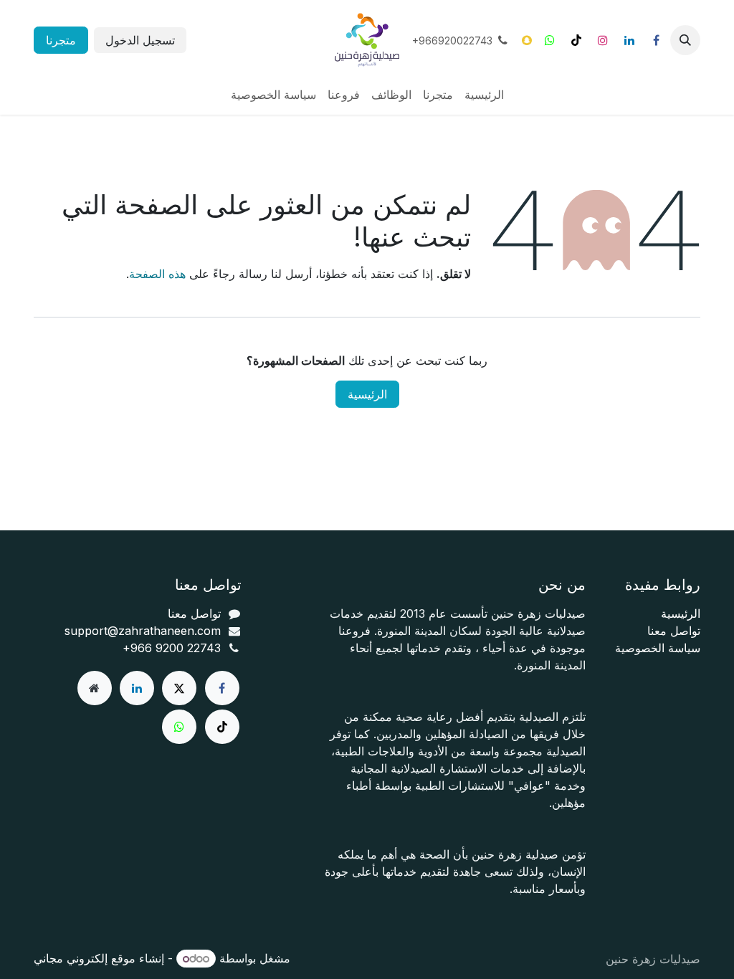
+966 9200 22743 (172, 648)
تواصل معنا (673, 631)
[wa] (179, 727)
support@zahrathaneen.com (143, 631)
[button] (685, 40)
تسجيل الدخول (140, 40)
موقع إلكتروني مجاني (84, 958)
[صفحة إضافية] (94, 688)
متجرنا (61, 40)
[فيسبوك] (655, 40)
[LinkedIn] (629, 40)
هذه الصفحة (157, 274)
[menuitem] (484, 94)
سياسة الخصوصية (657, 648)
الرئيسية (367, 394)
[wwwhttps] (549, 40)
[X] (179, 688)
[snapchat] (527, 40)
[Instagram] (602, 40)
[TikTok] (576, 40)
